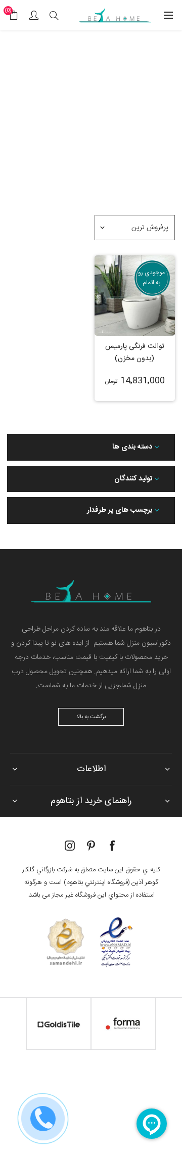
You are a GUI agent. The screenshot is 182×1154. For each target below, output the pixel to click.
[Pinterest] (91, 845)
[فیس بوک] (112, 845)
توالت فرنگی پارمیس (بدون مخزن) (134, 352)
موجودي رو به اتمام (151, 278)
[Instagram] (70, 845)
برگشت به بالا (91, 717)
